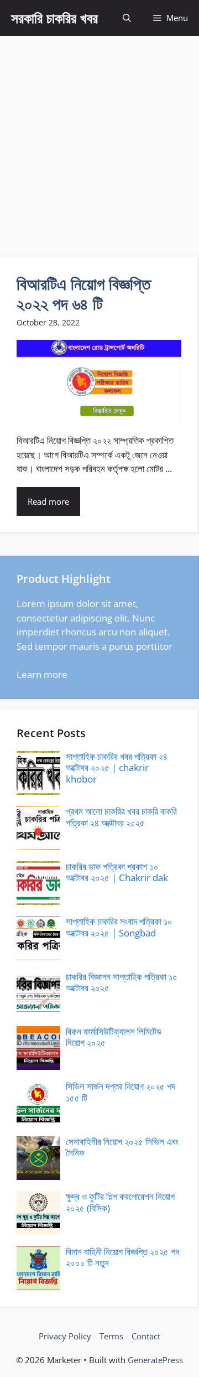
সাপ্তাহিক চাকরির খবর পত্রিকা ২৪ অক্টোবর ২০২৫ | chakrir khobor (116, 767)
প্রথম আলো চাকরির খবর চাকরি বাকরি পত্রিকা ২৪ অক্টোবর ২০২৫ (121, 817)
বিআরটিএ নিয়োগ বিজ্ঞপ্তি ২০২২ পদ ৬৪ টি (83, 293)
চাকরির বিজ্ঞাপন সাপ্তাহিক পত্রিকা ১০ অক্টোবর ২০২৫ (121, 982)
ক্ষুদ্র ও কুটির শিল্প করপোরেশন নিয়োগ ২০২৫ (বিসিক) (120, 1202)
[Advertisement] (99, 141)
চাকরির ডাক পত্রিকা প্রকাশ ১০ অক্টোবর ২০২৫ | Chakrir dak (117, 872)
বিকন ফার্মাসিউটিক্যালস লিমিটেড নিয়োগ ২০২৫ (113, 1037)
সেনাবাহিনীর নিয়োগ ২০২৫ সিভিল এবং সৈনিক (122, 1147)
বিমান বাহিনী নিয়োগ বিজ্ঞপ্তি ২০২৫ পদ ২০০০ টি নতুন (122, 1257)
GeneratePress (155, 1359)
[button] (127, 18)
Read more (48, 501)
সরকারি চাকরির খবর (54, 17)
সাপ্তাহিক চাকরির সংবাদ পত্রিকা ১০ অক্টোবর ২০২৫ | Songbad (119, 927)
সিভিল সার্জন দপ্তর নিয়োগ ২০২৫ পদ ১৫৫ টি (120, 1092)
